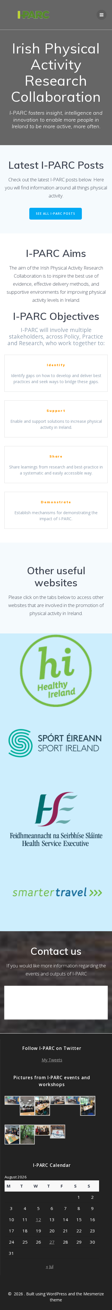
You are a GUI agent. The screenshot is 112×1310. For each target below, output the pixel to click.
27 (52, 1242)
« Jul (49, 1266)
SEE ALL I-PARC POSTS (55, 214)
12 (38, 1219)
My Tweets (52, 1060)
